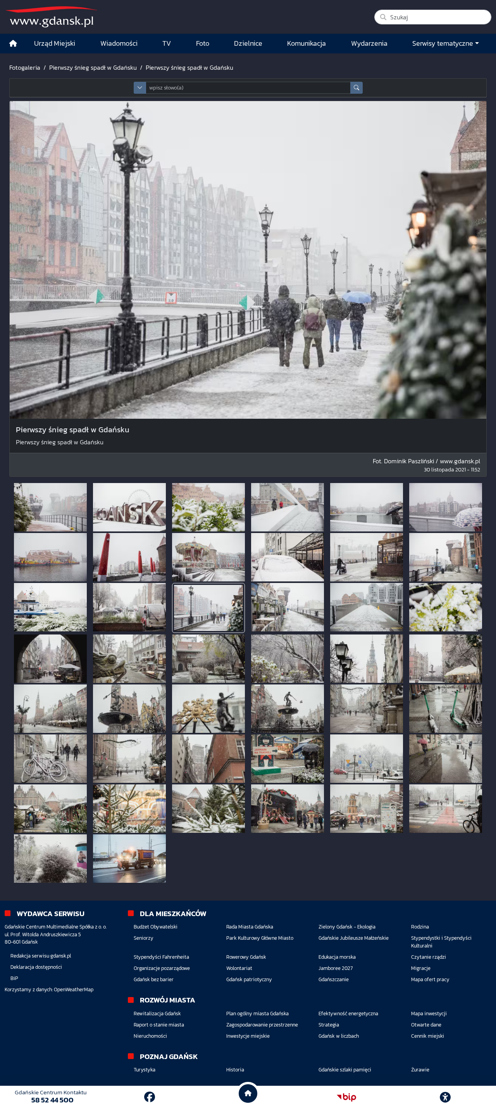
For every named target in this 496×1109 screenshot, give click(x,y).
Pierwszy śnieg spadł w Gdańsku (93, 67)
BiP (14, 978)
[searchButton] (356, 88)
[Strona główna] (13, 43)
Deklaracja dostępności (36, 967)
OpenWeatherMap (73, 989)
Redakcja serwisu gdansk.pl (40, 955)
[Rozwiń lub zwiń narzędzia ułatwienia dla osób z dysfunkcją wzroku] (445, 1097)
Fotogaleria (24, 67)
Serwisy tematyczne (442, 43)
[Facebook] (149, 1097)
